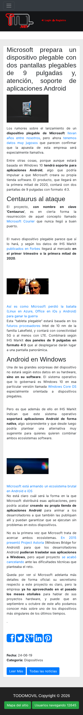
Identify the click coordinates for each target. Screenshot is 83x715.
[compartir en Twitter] (20, 640)
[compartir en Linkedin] (38, 640)
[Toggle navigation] (9, 6)
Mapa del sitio (17, 705)
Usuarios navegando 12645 (55, 705)
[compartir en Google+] (29, 640)
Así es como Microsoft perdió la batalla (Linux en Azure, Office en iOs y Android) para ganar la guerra (41, 311)
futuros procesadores (23, 326)
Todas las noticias (43, 671)
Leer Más (16, 671)
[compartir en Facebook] (11, 640)
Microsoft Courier (21, 221)
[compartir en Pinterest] (48, 640)
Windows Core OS (62, 386)
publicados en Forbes (23, 249)
